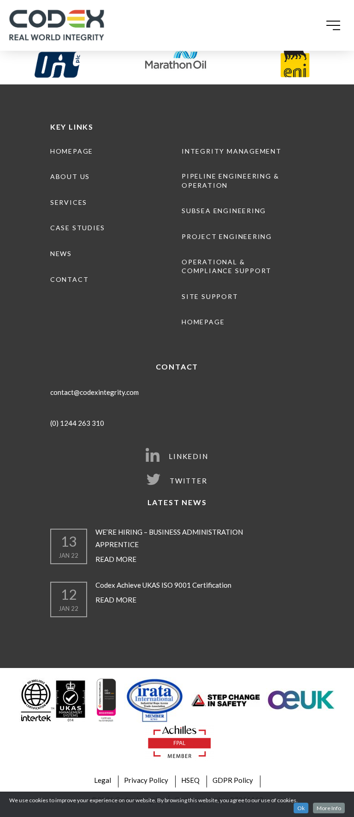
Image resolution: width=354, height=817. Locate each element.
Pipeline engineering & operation (230, 180)
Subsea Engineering (224, 211)
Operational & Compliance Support (226, 266)
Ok (301, 808)
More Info (329, 808)
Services (68, 202)
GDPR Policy (232, 780)
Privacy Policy (146, 780)
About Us (70, 176)
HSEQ (190, 780)
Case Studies (77, 228)
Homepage (71, 151)
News (61, 253)
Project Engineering (227, 236)
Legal (102, 780)
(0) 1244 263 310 (77, 423)
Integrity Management (232, 151)
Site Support (210, 296)
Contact (69, 279)
